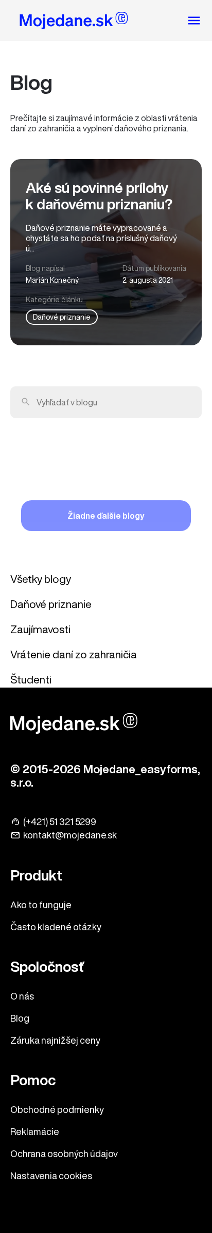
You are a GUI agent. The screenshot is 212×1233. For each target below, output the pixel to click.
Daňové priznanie (62, 317)
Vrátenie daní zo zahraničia (73, 654)
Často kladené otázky (55, 926)
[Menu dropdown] (194, 20)
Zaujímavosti (40, 629)
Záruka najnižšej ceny (55, 1040)
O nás (22, 996)
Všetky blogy (40, 579)
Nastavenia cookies (51, 1175)
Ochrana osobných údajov (64, 1153)
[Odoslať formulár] (26, 402)
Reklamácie (34, 1131)
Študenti (30, 679)
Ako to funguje (41, 904)
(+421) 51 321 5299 (59, 821)
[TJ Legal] (73, 22)
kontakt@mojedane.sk (70, 834)
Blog (19, 1018)
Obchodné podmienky (57, 1109)
